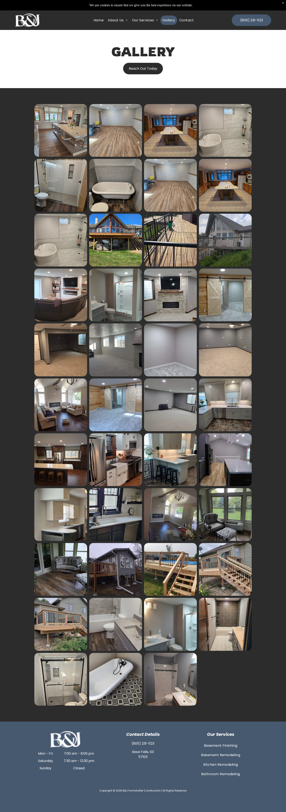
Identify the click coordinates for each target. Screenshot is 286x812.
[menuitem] (98, 20)
